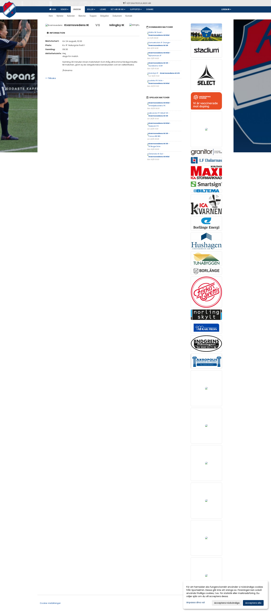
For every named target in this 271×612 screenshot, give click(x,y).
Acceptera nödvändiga (226, 602)
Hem (53, 9)
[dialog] (225, 595)
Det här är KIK (117, 9)
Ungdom (77, 9)
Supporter (135, 9)
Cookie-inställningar (50, 603)
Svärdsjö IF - (164, 73)
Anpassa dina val (195, 602)
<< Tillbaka (50, 78)
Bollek (90, 9)
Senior (64, 9)
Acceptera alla (253, 602)
